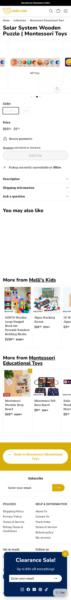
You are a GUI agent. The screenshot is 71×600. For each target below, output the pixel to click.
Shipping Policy (13, 511)
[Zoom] (57, 88)
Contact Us (42, 516)
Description (11, 179)
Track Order (43, 521)
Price (6, 122)
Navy (26, 110)
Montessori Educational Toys (47, 20)
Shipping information (18, 188)
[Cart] (58, 11)
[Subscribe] (55, 578)
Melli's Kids (42, 280)
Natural (11, 110)
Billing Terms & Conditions (13, 529)
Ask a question (14, 196)
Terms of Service (13, 521)
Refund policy (44, 532)
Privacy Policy (12, 516)
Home (6, 20)
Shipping (8, 147)
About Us (41, 511)
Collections (19, 20)
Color (7, 104)
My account (43, 537)
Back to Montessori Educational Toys (38, 456)
